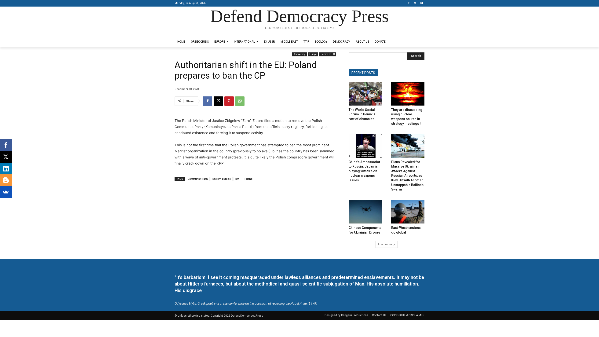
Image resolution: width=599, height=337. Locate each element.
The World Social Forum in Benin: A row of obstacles (362, 114)
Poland (248, 178)
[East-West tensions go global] (407, 211)
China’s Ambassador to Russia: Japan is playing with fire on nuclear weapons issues (364, 171)
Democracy (299, 54)
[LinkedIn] (6, 168)
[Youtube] (421, 3)
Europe (313, 54)
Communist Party (198, 178)
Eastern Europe (221, 178)
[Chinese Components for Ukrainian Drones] (365, 211)
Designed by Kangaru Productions (193, 32)
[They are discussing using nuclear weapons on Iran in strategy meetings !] (407, 94)
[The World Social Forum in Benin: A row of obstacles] (365, 94)
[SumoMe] (6, 192)
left (237, 178)
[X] (415, 3)
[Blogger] (6, 180)
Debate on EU (328, 54)
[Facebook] (409, 3)
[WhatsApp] (240, 101)
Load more (385, 244)
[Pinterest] (229, 101)
